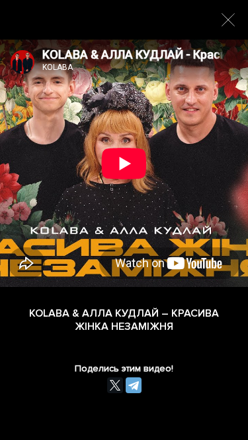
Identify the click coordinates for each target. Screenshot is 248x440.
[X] (115, 385)
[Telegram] (134, 385)
